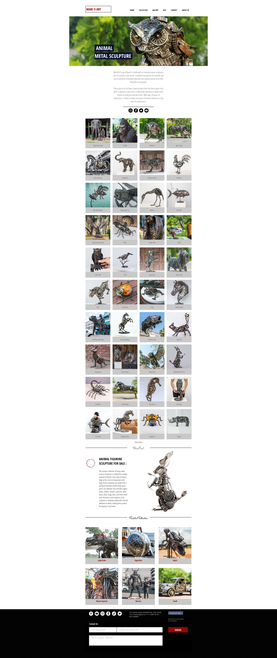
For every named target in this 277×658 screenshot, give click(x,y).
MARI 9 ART (93, 9)
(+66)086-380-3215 (154, 614)
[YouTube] (146, 110)
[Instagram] (130, 110)
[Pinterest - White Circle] (91, 613)
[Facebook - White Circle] (108, 613)
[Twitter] (141, 110)
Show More (138, 442)
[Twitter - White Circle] (120, 613)
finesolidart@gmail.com (140, 614)
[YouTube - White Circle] (97, 613)
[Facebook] (136, 110)
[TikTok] (114, 613)
